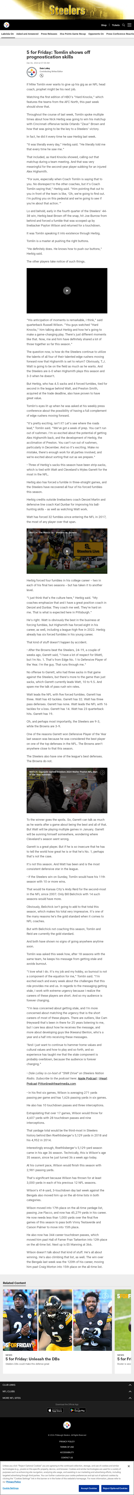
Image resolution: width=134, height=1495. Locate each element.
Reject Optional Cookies (115, 1488)
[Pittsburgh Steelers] (67, 1425)
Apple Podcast (87, 1078)
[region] (67, 1478)
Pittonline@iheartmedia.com (57, 1083)
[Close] (128, 1466)
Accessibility (67, 1452)
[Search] (123, 25)
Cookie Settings (11, 1488)
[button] (67, 291)
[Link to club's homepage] (6, 23)
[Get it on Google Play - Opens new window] (78, 1412)
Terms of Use (67, 1447)
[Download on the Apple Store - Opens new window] (55, 1410)
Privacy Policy (67, 1441)
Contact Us (67, 1457)
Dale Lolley (45, 68)
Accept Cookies (89, 1488)
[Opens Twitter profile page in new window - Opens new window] (42, 76)
